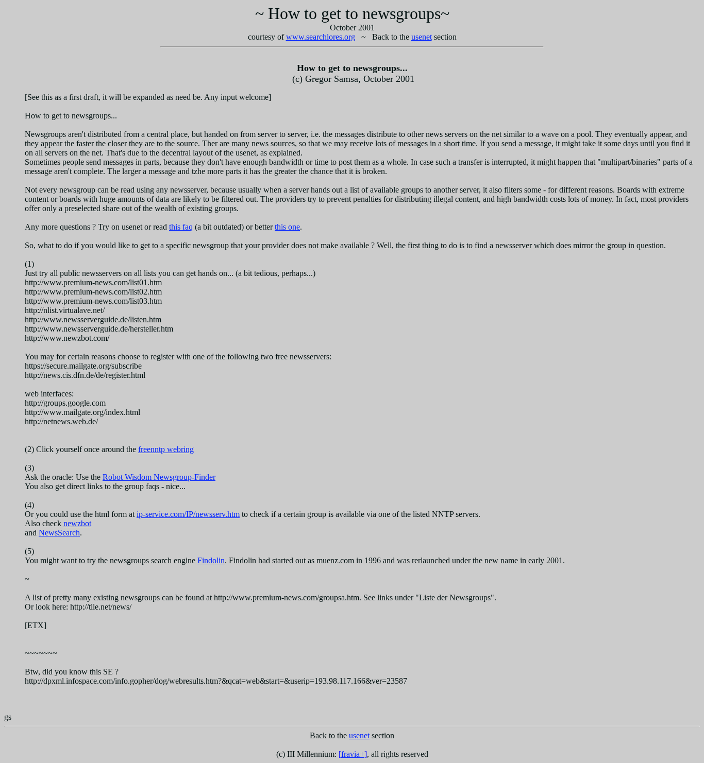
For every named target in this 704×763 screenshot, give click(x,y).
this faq (181, 226)
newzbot (77, 523)
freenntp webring (166, 449)
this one (287, 226)
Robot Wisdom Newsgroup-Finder (159, 477)
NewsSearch (59, 532)
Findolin (211, 560)
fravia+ (352, 754)
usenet (421, 36)
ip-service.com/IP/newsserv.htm (188, 514)
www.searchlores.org (320, 36)
